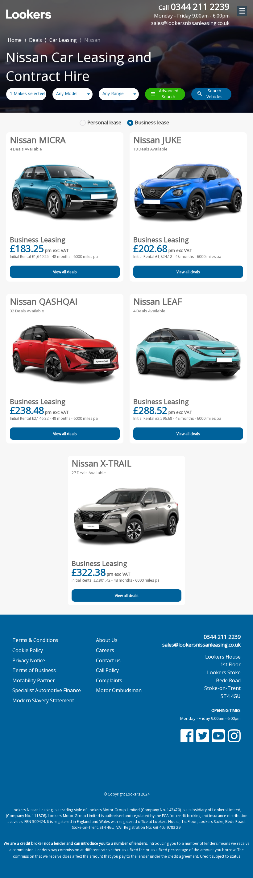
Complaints (109, 680)
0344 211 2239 (192, 10)
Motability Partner (33, 680)
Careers (105, 650)
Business (152, 122)
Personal (104, 122)
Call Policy (107, 670)
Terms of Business (34, 670)
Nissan (92, 40)
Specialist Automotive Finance (46, 690)
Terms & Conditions (35, 640)
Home (15, 40)
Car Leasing (63, 40)
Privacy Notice (28, 660)
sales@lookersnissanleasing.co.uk (201, 644)
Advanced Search (168, 94)
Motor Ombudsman (119, 690)
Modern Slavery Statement (43, 700)
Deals (35, 40)
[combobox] (26, 94)
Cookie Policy (27, 650)
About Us (107, 640)
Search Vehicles (214, 94)
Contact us (108, 660)
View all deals (65, 272)
